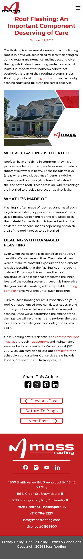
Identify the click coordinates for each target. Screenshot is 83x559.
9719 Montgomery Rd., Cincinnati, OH (40, 500)
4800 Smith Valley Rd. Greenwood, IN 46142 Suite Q (42, 485)
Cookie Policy (36, 542)
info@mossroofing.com (41, 520)
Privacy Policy (13, 542)
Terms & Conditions (65, 542)
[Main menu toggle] (78, 8)
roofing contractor (44, 78)
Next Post (38, 421)
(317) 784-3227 (41, 513)
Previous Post (44, 400)
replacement (39, 341)
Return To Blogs (41, 411)
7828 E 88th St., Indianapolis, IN (41, 507)
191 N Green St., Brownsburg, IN (40, 494)
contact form (63, 351)
